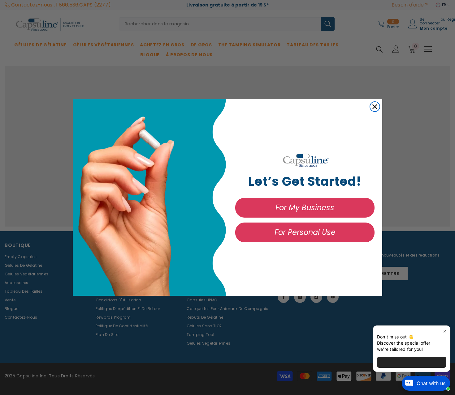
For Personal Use (305, 232)
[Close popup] (444, 331)
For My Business (304, 207)
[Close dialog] (375, 107)
